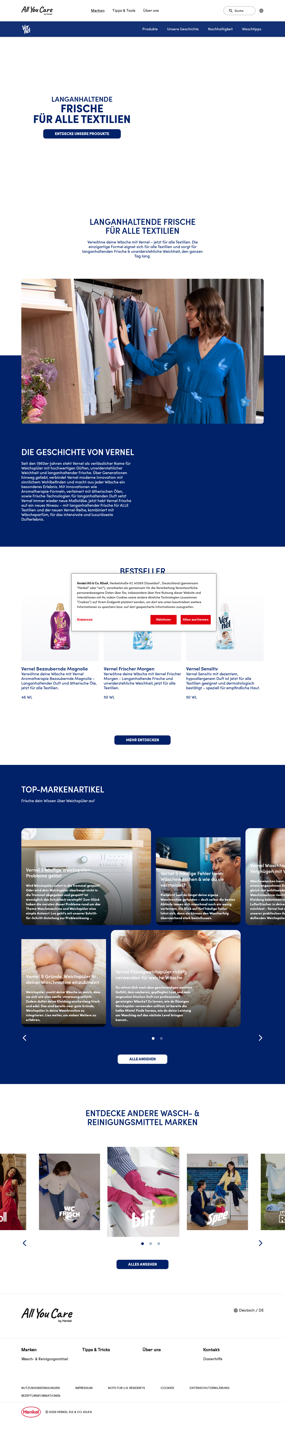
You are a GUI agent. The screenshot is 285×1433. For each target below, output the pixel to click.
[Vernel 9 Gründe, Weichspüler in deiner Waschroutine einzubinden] (63, 978)
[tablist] (153, 1038)
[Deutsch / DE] (261, 10)
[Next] (260, 1038)
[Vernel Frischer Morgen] (142, 658)
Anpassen (85, 619)
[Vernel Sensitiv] (225, 658)
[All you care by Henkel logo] (37, 10)
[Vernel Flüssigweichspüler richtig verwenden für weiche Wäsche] (176, 978)
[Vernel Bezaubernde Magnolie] (60, 658)
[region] (144, 602)
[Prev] (24, 1038)
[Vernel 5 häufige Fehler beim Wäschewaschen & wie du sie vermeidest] (198, 876)
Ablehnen (163, 619)
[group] (142, 658)
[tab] (153, 1038)
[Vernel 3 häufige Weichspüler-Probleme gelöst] (86, 876)
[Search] (232, 11)
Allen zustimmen (196, 619)
